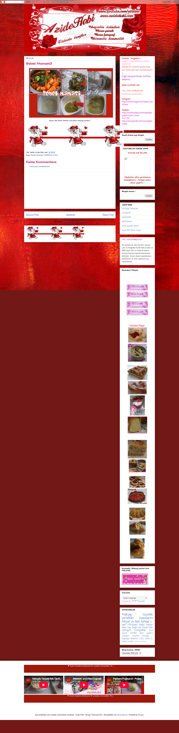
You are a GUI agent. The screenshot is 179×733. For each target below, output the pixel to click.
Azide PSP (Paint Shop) (131, 230)
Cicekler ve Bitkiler (140, 641)
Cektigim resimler (130, 636)
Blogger (141, 715)
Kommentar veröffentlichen (39, 167)
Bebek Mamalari (37, 155)
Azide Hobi (147, 627)
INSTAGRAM (127, 221)
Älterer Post (108, 215)
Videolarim (146, 618)
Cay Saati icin (134, 627)
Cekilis (147, 638)
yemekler (128, 618)
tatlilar (145, 621)
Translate (141, 601)
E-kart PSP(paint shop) (137, 623)
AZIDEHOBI (126, 217)
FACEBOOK (126, 213)
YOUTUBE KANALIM (130, 208)
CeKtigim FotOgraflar (134, 630)
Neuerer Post (32, 215)
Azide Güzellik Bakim (130, 226)
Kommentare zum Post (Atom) (74, 222)
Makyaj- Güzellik (137, 614)
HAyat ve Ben (131, 621)
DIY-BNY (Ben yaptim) (141, 633)
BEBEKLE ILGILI (51, 155)
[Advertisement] (70, 190)
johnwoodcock (122, 715)
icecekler (130, 641)
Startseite (70, 215)
